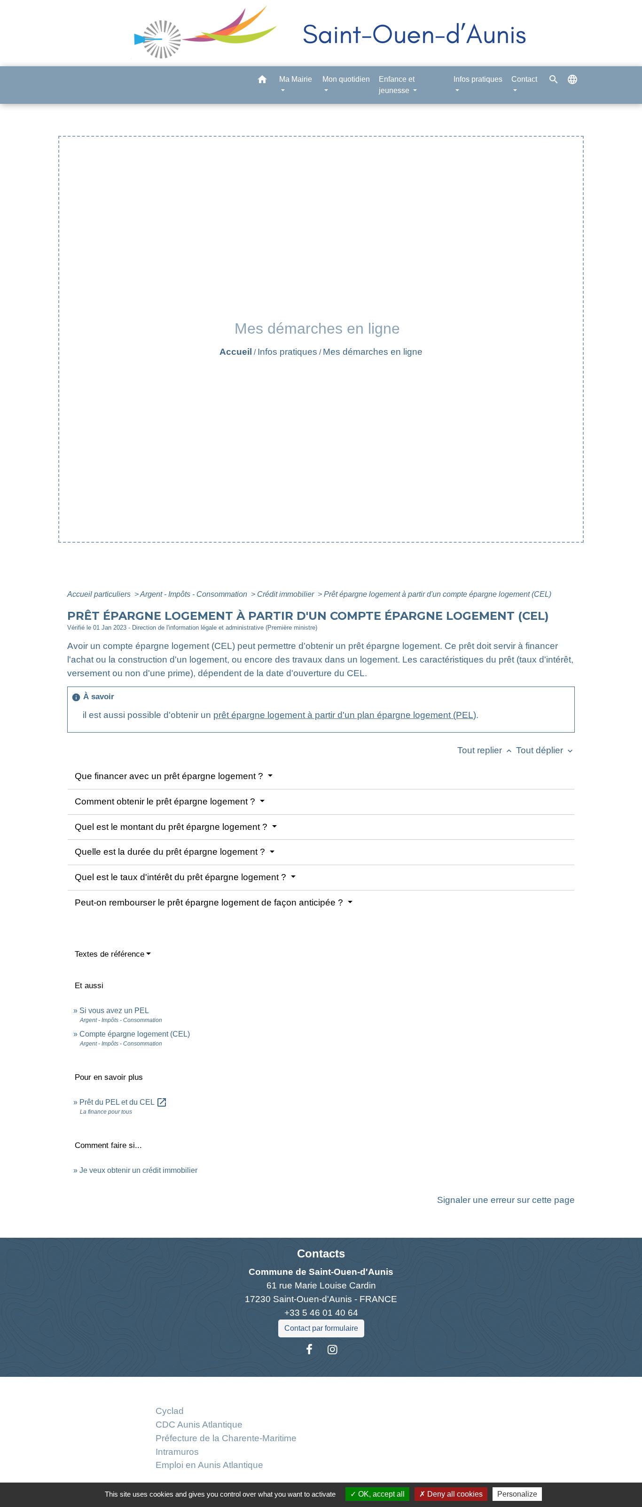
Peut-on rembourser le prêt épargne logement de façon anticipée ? (210, 902)
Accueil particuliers (100, 594)
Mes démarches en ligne (373, 352)
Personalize (517, 1494)
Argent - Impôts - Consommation (194, 594)
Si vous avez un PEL (114, 1011)
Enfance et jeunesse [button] (397, 84)
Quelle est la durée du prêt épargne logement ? (171, 852)
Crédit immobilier (286, 594)
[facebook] (309, 1349)
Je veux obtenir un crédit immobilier (138, 1170)
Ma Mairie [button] (295, 79)
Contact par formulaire (321, 1328)
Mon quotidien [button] (346, 79)
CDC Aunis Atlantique (199, 1424)
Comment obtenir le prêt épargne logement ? (166, 801)
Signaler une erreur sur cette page (506, 1200)
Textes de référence (109, 954)
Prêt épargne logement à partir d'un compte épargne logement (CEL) (437, 594)
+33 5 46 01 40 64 (321, 1313)
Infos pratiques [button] (478, 79)
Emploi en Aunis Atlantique (209, 1465)
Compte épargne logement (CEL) (134, 1034)
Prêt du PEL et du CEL (123, 1102)
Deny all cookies (454, 1494)
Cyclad (170, 1411)
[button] (262, 81)
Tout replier (485, 750)
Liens (226, 1388)
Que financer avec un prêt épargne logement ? (170, 776)
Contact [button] (524, 79)
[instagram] (332, 1349)
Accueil (235, 352)
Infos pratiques (287, 352)
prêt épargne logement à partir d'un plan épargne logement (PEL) (344, 715)
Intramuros (177, 1452)
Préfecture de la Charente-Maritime (226, 1438)
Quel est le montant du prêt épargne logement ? (172, 827)
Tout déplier (545, 750)
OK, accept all (380, 1494)
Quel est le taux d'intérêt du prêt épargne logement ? (182, 877)
